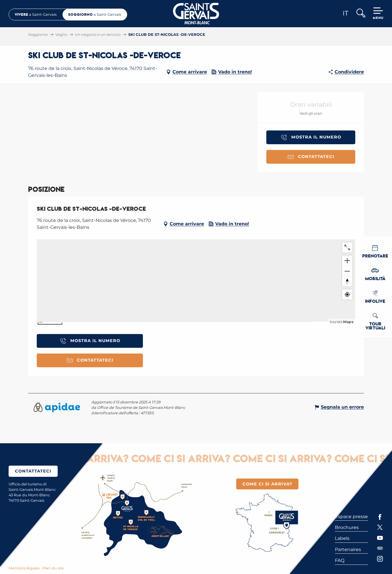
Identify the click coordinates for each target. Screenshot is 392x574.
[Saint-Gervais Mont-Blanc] (196, 13)
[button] (360, 13)
